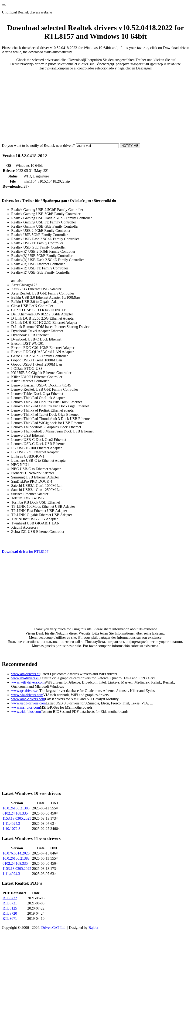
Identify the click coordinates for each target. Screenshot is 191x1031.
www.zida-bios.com (26, 712)
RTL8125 (10, 908)
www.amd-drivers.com (28, 699)
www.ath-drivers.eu (25, 674)
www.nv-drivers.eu (25, 678)
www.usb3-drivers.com (28, 703)
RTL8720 (10, 913)
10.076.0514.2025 (16, 853)
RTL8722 (10, 898)
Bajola (93, 928)
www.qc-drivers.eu (25, 691)
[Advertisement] (95, 106)
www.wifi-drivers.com (27, 682)
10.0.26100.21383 (16, 808)
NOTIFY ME (130, 145)
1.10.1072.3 (11, 829)
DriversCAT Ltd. (53, 928)
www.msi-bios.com (25, 707)
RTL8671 (10, 918)
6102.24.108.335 (15, 813)
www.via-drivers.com (27, 695)
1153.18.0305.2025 (17, 818)
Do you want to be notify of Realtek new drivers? (38, 145)
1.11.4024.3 (11, 823)
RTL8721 (10, 903)
